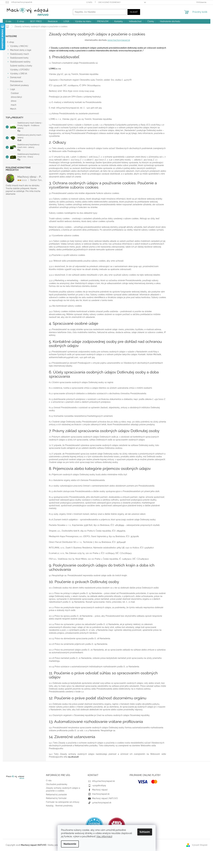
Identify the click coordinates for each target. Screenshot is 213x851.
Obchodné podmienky (109, 2)
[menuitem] (8, 21)
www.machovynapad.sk (118, 40)
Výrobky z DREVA (18, 73)
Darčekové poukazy (19, 85)
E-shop (10, 42)
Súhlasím (145, 832)
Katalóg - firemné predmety (59, 805)
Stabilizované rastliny (20, 62)
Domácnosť (15, 77)
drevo (13, 101)
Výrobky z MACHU (19, 46)
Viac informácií (104, 836)
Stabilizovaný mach (19, 54)
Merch (13, 109)
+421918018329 (99, 785)
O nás (89, 2)
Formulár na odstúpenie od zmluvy (62, 802)
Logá (12, 89)
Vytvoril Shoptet (199, 845)
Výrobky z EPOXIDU (19, 69)
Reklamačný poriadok (56, 794)
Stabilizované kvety (19, 58)
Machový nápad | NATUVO (105, 798)
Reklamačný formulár (56, 798)
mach (13, 105)
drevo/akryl (16, 97)
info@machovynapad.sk (103, 781)
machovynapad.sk (101, 794)
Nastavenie (70, 844)
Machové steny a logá (20, 50)
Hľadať (134, 12)
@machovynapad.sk (101, 802)
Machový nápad (99, 790)
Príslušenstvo (16, 81)
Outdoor (15, 93)
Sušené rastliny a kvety (21, 66)
